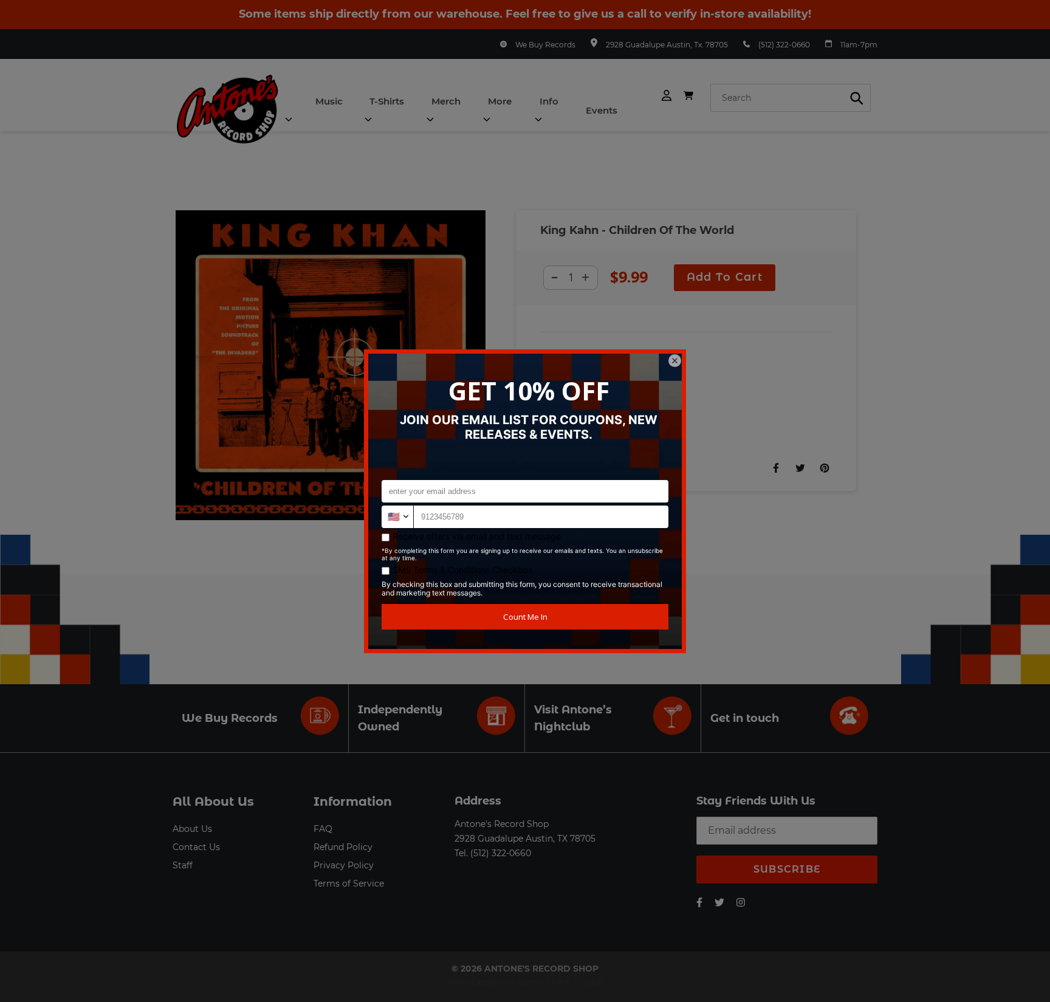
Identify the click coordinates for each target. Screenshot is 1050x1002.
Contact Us (196, 847)
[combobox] (790, 98)
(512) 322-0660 (784, 44)
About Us (192, 828)
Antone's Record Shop (502, 823)
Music (329, 101)
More (500, 101)
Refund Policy (343, 847)
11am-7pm (858, 44)
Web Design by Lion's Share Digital (525, 981)
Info (549, 101)
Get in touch (744, 718)
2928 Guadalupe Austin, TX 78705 (525, 838)
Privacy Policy (344, 865)
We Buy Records (545, 44)
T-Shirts (386, 101)
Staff (183, 865)
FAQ (323, 828)
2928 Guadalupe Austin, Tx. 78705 (667, 44)
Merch (446, 101)
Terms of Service (349, 883)
